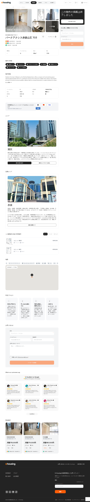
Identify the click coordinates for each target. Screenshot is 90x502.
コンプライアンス (76, 499)
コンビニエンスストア (29, 263)
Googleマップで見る (12, 267)
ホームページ (7, 7)
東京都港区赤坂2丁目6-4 (11, 35)
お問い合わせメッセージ (15, 343)
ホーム (21, 2)
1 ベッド (50, 234)
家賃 (13, 7)
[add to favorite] (43, 37)
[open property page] (14, 437)
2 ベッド (56, 234)
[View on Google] (8, 386)
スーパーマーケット (15, 263)
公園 (45, 263)
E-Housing (21, 499)
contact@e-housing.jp (69, 464)
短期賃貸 (40, 2)
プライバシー (61, 499)
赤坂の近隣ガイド (32, 225)
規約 (56, 499)
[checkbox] (10, 357)
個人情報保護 (68, 499)
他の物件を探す (72, 21)
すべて (45, 234)
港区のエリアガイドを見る (44, 162)
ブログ (46, 2)
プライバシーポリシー (23, 357)
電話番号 (34, 337)
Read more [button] (9, 393)
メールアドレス (13, 337)
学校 (39, 263)
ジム (50, 263)
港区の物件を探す (19, 162)
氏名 (11, 330)
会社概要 (51, 2)
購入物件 (27, 2)
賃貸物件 (33, 2)
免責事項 (83, 499)
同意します (20, 357)
